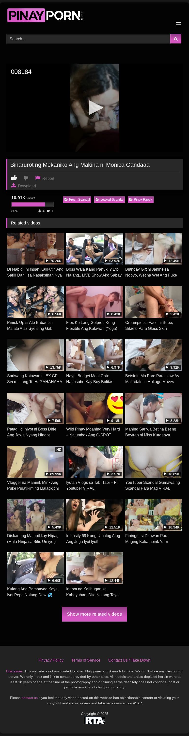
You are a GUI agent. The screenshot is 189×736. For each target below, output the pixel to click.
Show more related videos (94, 614)
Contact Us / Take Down (129, 660)
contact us (30, 698)
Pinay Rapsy (143, 199)
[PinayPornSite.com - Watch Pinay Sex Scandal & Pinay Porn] (94, 16)
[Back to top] (173, 721)
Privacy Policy (51, 660)
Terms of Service (85, 660)
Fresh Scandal (79, 199)
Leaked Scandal (111, 199)
